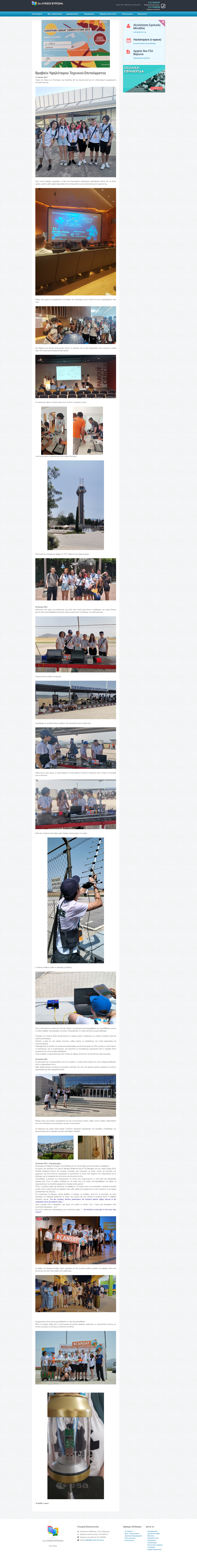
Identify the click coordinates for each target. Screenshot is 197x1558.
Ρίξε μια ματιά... (128, 14)
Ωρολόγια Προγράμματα (133, 1536)
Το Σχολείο (129, 1531)
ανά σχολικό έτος (139, 32)
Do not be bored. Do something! (144, 43)
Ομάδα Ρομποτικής (154, 1549)
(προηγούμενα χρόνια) (141, 58)
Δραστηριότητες (72, 14)
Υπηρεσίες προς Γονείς (108, 14)
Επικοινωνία (136, 5)
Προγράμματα (89, 14)
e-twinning (151, 1547)
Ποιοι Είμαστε (37, 14)
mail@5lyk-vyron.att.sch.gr (94, 1540)
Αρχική (118, 5)
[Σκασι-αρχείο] (144, 78)
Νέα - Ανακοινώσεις (126, 5)
